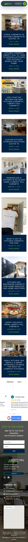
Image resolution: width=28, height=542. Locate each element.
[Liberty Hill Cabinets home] (8, 3)
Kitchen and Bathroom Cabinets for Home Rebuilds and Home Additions (14, 285)
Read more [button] (5, 409)
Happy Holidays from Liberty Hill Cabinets (14, 324)
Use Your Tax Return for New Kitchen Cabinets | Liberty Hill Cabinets (14, 101)
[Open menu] (24, 3)
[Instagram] (5, 477)
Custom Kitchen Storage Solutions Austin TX (14, 142)
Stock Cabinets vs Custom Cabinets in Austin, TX (14, 37)
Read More (14, 44)
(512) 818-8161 (18, 3)
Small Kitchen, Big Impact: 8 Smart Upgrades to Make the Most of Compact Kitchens (14, 365)
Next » (20, 382)
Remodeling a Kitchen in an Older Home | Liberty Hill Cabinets (14, 181)
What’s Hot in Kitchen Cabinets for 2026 (14, 241)
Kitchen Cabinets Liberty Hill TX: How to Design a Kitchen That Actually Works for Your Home (14, 58)
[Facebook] (8, 477)
